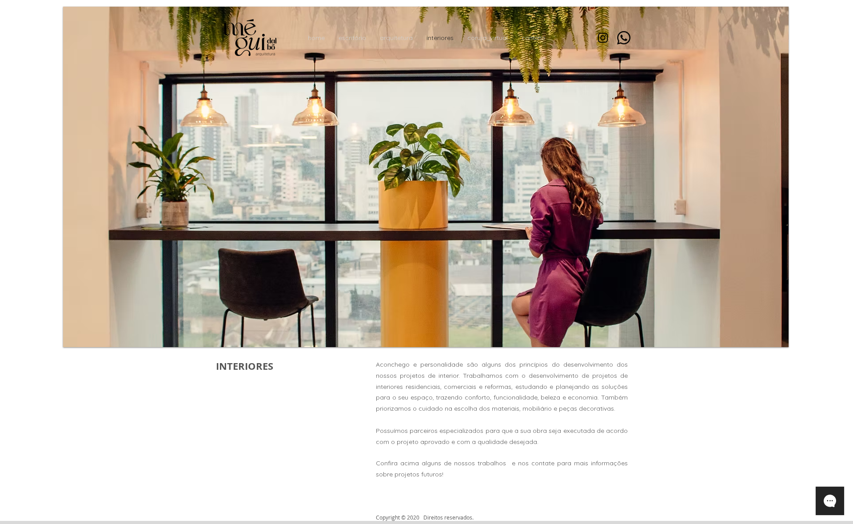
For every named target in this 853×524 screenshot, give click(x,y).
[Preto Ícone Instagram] (603, 37)
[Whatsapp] (623, 37)
